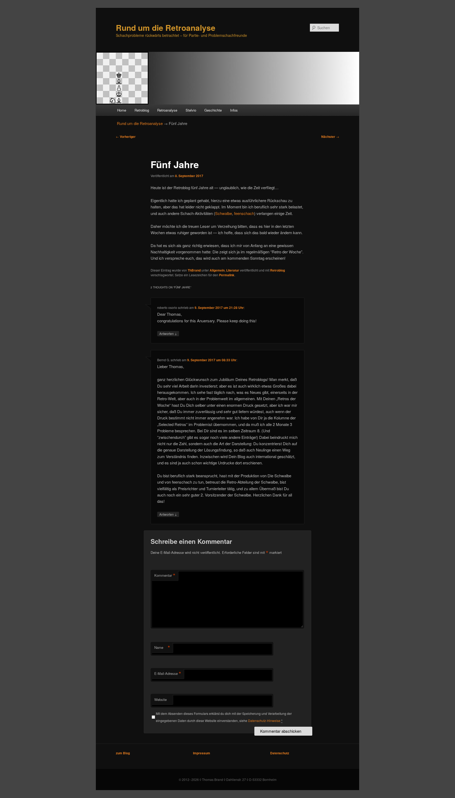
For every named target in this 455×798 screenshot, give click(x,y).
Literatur (232, 270)
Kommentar (164, 575)
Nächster (330, 136)
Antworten (168, 333)
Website (160, 699)
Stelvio (191, 110)
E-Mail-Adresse (167, 673)
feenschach (244, 213)
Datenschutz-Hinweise (264, 720)
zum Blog (123, 753)
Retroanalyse (167, 110)
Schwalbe (223, 213)
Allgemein (217, 270)
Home (121, 110)
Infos (234, 110)
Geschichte (213, 110)
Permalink (226, 275)
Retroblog (142, 110)
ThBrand (194, 270)
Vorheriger (126, 136)
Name (162, 647)
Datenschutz (279, 753)
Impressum (201, 753)
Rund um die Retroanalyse (165, 27)
